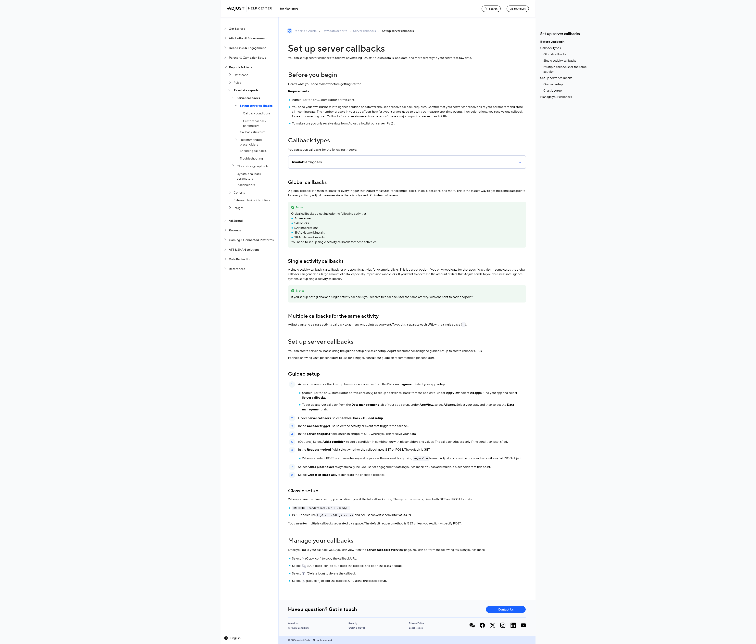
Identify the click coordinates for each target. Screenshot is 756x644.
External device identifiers (251, 200)
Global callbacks (307, 182)
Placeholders (246, 185)
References (237, 269)
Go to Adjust (518, 9)
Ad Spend (236, 221)
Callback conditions (257, 113)
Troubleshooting (251, 158)
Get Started (237, 29)
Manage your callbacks (320, 540)
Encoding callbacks (253, 151)
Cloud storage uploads (252, 166)
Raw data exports (245, 90)
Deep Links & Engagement (247, 48)
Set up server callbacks (256, 106)
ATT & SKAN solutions (244, 250)
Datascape (240, 75)
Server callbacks (248, 98)
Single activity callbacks (316, 261)
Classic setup (303, 490)
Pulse (237, 83)
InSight (238, 208)
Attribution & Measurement (248, 38)
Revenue (235, 230)
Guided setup (304, 374)
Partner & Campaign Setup (247, 58)
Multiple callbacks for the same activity (333, 316)
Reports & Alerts (240, 67)
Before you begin (312, 75)
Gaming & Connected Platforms (251, 240)
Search (493, 9)
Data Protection (240, 259)
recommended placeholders (415, 358)
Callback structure (253, 132)
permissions (346, 100)
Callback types (309, 140)
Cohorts (239, 192)
